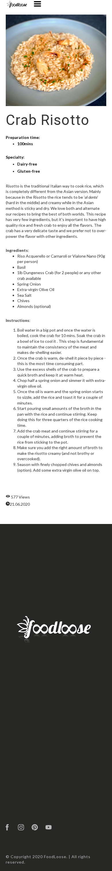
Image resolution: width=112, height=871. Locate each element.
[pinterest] (34, 827)
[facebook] (7, 827)
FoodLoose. (55, 856)
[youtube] (48, 827)
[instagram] (21, 827)
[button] (37, 3)
